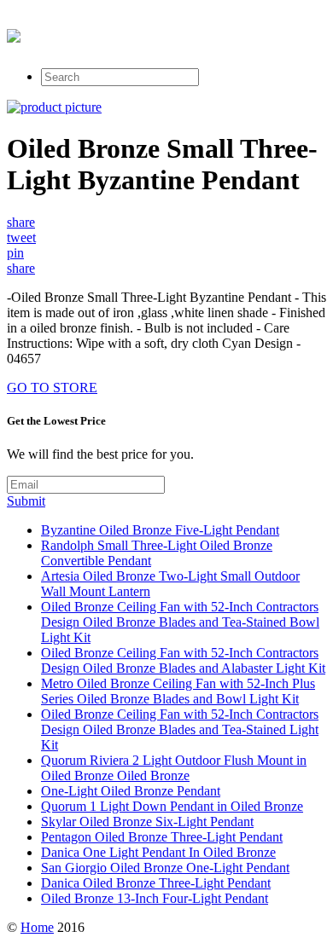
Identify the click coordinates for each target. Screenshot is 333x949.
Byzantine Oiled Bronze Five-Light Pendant (160, 530)
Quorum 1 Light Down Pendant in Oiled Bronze (172, 806)
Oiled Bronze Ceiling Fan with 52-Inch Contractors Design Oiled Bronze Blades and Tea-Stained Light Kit (179, 729)
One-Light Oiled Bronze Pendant (130, 791)
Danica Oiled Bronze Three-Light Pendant (156, 883)
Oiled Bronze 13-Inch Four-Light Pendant (154, 898)
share (21, 222)
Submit (26, 501)
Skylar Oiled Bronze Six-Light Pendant (147, 821)
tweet (21, 237)
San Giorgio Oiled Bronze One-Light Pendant (165, 867)
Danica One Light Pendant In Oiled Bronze (158, 852)
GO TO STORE (52, 387)
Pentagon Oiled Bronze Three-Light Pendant (162, 837)
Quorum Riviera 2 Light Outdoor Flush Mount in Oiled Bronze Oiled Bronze (174, 768)
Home (37, 927)
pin (15, 253)
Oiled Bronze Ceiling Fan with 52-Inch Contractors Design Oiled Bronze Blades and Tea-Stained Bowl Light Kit (180, 622)
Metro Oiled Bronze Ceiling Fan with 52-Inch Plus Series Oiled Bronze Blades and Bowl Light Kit (178, 691)
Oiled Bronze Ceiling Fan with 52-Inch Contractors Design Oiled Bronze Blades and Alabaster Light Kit (183, 660)
